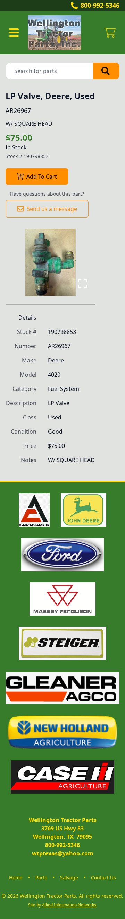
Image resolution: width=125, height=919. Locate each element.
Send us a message (52, 209)
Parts (41, 877)
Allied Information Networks (69, 905)
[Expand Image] (83, 283)
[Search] (106, 71)
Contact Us (103, 877)
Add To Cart (41, 176)
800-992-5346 (100, 5)
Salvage (69, 877)
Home (16, 877)
